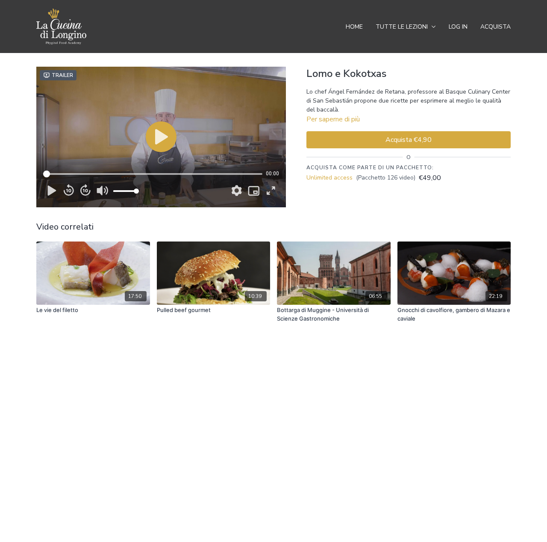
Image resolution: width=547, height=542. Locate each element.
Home (354, 27)
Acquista (495, 27)
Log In (458, 27)
